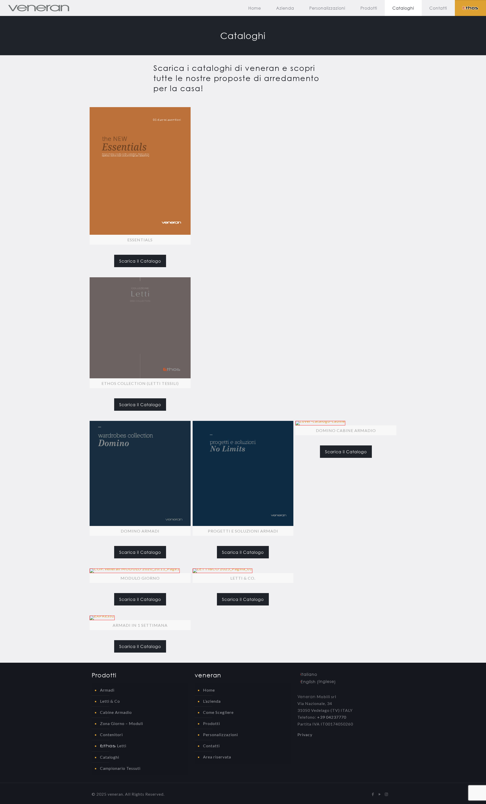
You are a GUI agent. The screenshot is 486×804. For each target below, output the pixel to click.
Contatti (211, 745)
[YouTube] (379, 794)
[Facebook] (373, 794)
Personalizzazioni (220, 734)
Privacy (304, 734)
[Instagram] (386, 794)
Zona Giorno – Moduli (121, 723)
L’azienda (212, 701)
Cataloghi (109, 757)
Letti (113, 745)
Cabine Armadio (116, 712)
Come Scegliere (218, 712)
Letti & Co (110, 701)
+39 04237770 (331, 717)
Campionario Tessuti (120, 768)
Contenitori (111, 734)
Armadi (107, 690)
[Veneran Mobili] (38, 8)
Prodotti (211, 723)
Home (209, 690)
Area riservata (217, 756)
